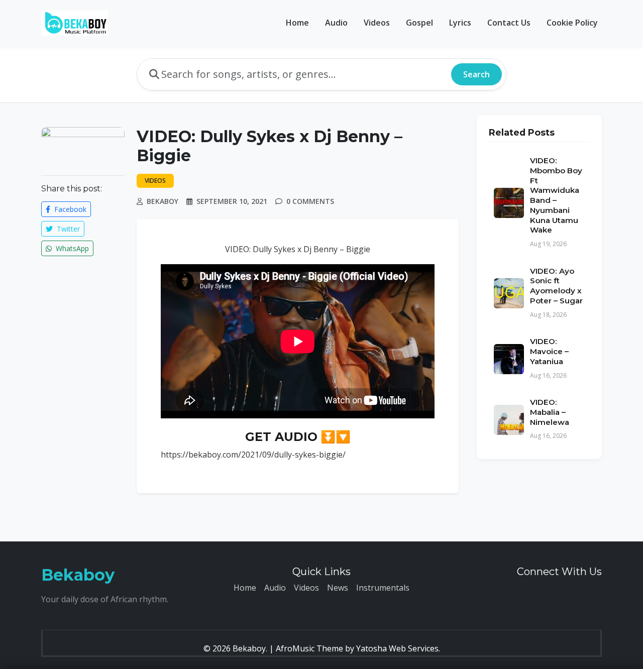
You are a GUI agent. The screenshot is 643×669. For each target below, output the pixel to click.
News (337, 587)
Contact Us (508, 22)
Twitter (67, 229)
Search (476, 74)
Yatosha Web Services (397, 648)
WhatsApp (71, 248)
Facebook (69, 209)
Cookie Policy (572, 22)
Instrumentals (382, 587)
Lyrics (460, 22)
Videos (377, 22)
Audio (336, 22)
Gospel (419, 22)
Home (297, 22)
